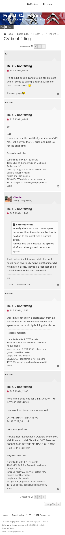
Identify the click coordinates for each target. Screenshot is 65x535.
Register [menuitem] (34, 4)
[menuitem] (9, 27)
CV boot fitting (17, 38)
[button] (36, 46)
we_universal (11, 525)
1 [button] (39, 46)
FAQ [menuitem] (2, 27)
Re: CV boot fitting (19, 66)
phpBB (15, 522)
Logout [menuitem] (49, 4)
